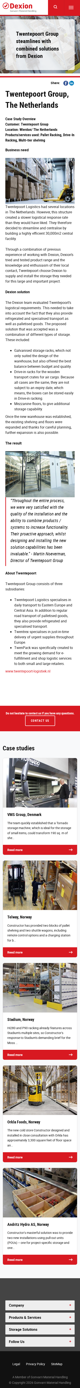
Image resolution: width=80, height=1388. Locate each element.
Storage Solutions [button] (23, 1329)
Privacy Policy (35, 1364)
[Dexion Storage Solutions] (19, 7)
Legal (16, 1364)
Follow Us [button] (16, 1341)
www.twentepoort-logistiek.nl (27, 671)
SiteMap (56, 1364)
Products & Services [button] (25, 1317)
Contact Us (40, 721)
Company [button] (16, 1305)
